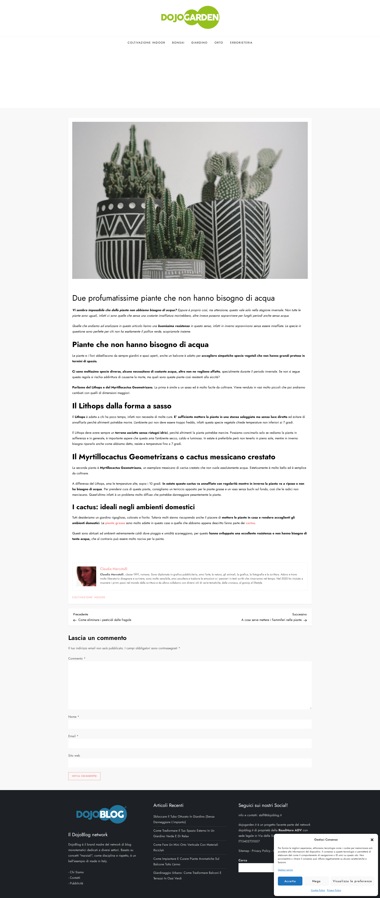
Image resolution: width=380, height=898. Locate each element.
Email (73, 736)
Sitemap (243, 850)
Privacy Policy (334, 890)
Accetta (290, 881)
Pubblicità (76, 883)
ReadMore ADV (290, 830)
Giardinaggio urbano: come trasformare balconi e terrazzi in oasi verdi (187, 875)
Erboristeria (241, 43)
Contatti (75, 877)
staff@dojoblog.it (270, 815)
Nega (316, 881)
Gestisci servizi (285, 870)
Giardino (199, 43)
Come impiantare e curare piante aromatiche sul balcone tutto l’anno (186, 861)
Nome (73, 716)
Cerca (242, 860)
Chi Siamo (77, 872)
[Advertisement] (190, 78)
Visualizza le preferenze (352, 881)
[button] (372, 840)
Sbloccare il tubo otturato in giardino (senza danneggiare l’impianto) (184, 819)
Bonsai (178, 43)
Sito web (74, 755)
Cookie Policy (318, 890)
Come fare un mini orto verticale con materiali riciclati (185, 847)
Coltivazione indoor (146, 43)
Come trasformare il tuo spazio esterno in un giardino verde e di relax (183, 833)
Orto (219, 43)
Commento (77, 658)
